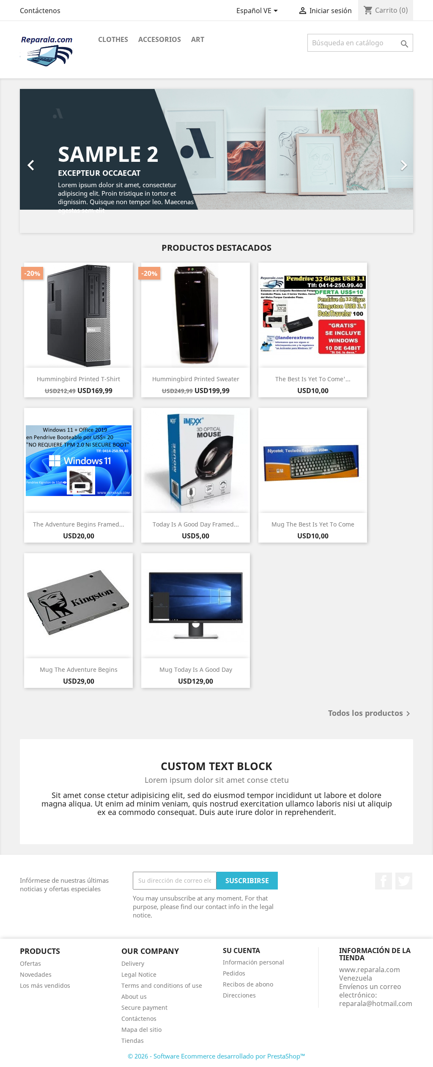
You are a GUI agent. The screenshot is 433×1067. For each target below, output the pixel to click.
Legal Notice (138, 974)
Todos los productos (370, 714)
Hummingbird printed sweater (195, 379)
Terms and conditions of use (161, 985)
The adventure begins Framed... (78, 524)
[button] (49, 161)
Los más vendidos (45, 985)
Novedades (36, 974)
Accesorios (159, 39)
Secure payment (144, 1007)
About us (134, 996)
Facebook (383, 881)
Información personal (253, 962)
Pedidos (234, 973)
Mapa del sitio (141, 1029)
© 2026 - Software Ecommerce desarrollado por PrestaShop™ (216, 1056)
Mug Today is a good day (195, 669)
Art (197, 39)
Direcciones (239, 995)
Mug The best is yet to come (312, 524)
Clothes (113, 39)
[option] (216, 161)
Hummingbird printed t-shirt (78, 379)
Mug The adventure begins (79, 669)
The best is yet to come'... (313, 379)
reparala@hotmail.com (375, 1003)
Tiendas (132, 1041)
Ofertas (30, 963)
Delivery (132, 963)
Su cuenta (241, 950)
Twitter (403, 881)
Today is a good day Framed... (196, 524)
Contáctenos (40, 10)
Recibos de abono (248, 984)
